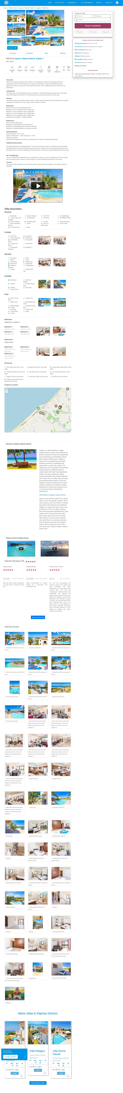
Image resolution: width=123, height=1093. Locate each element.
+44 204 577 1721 (59, 2)
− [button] (6, 392)
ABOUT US (99, 2)
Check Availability (93, 26)
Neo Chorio (57, 1061)
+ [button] (6, 390)
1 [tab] (12, 1046)
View (14, 1073)
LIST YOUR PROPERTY (87, 2)
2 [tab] (15, 1046)
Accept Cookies (10, 1057)
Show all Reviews (38, 617)
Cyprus (21, 8)
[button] (117, 3)
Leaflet (55, 431)
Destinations (13, 8)
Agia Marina (10, 1061)
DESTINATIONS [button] (72, 2)
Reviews (63, 53)
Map (46, 53)
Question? (80, 32)
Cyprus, (32, 1055)
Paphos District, (40, 1055)
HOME (49, 2)
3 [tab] (17, 1046)
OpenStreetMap (61, 431)
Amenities (29, 53)
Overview (13, 53)
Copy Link (106, 32)
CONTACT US (108, 2)
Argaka (38, 8)
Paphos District (30, 8)
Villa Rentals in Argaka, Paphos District (52, 495)
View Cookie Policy (8, 1052)
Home (5, 8)
